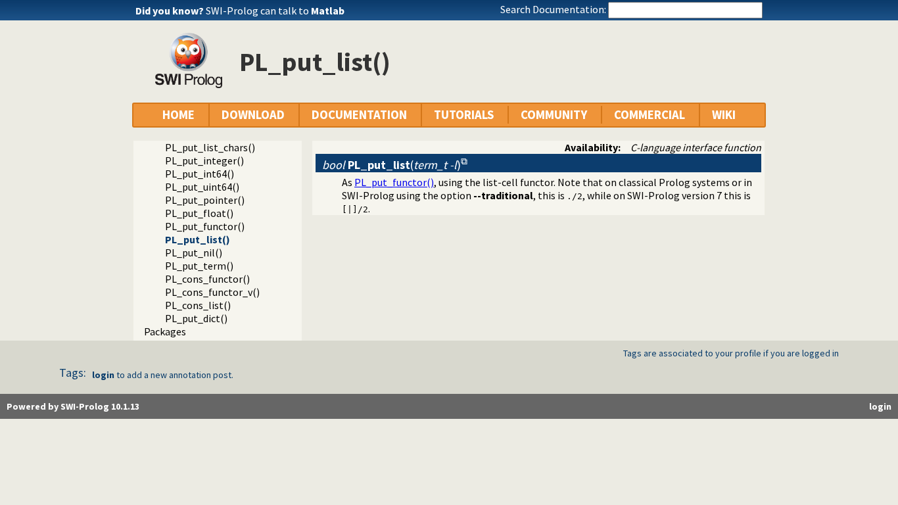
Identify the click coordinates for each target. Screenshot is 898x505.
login (103, 375)
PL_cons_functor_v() (212, 292)
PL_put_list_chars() (210, 147)
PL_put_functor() (205, 226)
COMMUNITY (554, 114)
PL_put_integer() (204, 160)
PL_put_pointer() (205, 199)
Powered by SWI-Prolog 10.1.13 (73, 406)
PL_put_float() (199, 213)
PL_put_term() (199, 265)
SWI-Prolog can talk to (275, 10)
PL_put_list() (197, 239)
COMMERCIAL (649, 114)
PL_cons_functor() (207, 278)
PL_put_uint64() (202, 186)
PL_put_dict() (196, 318)
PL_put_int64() (199, 173)
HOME (178, 114)
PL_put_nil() (193, 252)
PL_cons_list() (198, 305)
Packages (165, 331)
